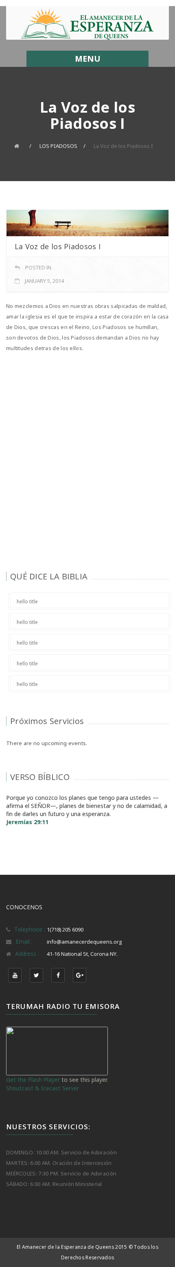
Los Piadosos (58, 146)
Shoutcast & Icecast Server (42, 1088)
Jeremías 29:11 (27, 822)
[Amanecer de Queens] (87, 24)
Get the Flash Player (33, 1079)
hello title (27, 601)
